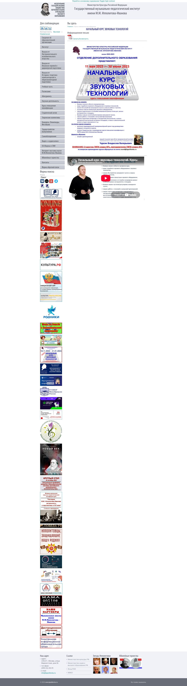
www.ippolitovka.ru (51, 682)
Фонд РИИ (72, 669)
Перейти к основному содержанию (85, 1)
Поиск (42, 175)
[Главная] (53, 9)
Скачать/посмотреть (80, 39)
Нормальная (45, 34)
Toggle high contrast (107, 1)
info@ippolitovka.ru (48, 673)
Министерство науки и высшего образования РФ (78, 664)
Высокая (56, 32)
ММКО (70, 673)
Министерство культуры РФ (78, 659)
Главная (70, 26)
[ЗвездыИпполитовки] (102, 655)
